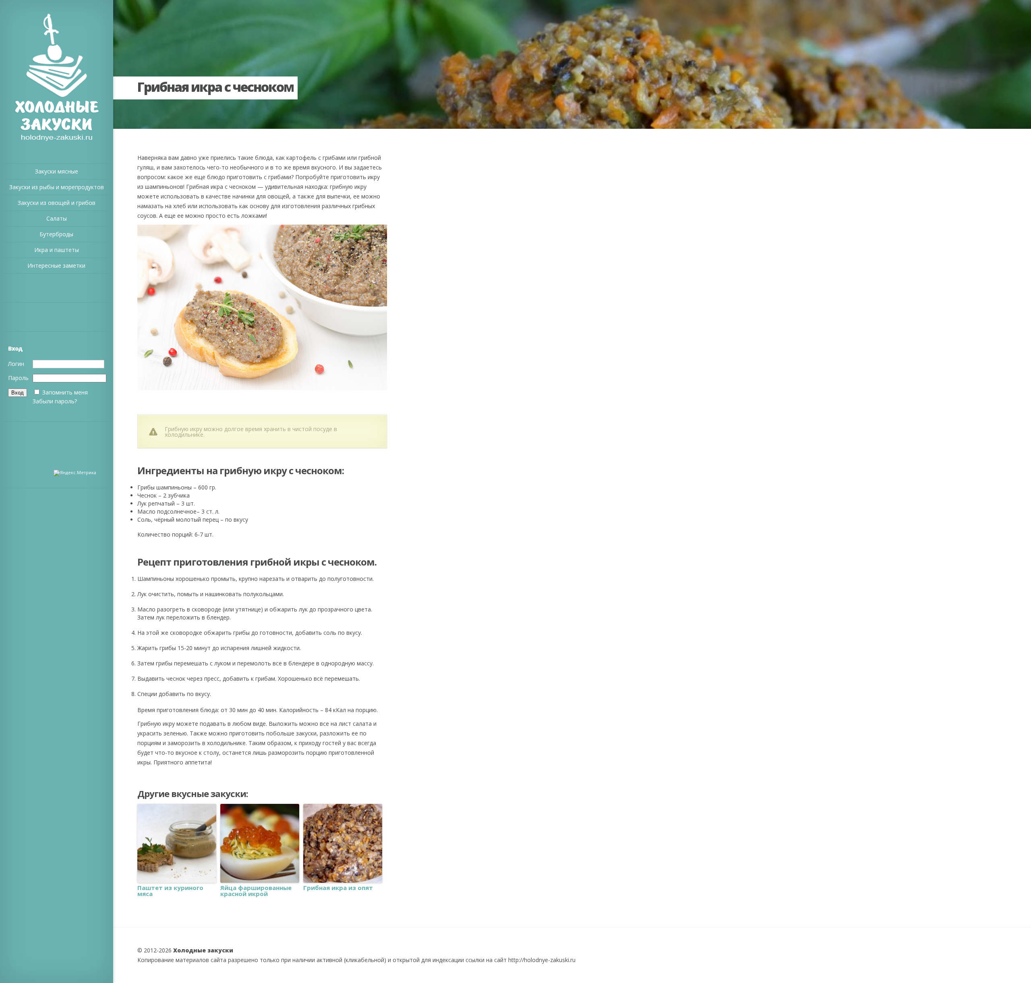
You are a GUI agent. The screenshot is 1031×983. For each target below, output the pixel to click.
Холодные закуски (203, 950)
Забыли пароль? (55, 401)
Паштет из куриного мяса (170, 891)
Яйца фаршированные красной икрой (256, 891)
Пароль (18, 378)
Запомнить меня (65, 392)
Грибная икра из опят (338, 888)
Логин (16, 364)
